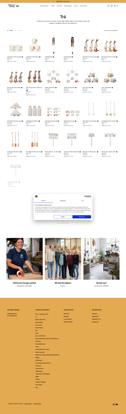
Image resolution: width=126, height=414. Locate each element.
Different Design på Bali (24, 283)
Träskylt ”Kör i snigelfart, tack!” (109, 151)
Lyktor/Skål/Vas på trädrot (42, 349)
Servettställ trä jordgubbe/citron (33, 213)
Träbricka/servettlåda (106, 182)
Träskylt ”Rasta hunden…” (13, 182)
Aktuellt (53, 5)
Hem (15, 30)
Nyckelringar (38, 360)
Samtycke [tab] (43, 200)
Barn (36, 330)
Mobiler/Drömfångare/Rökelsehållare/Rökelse (47, 355)
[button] (108, 6)
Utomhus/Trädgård (40, 382)
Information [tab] (63, 200)
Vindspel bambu (48, 57)
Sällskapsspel (38, 371)
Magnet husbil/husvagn (69, 121)
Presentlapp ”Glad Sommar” (13, 151)
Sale (36, 387)
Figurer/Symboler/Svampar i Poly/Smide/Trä (47, 338)
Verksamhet (59, 5)
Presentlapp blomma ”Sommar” (109, 121)
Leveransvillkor (68, 319)
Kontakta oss (95, 322)
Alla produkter (39, 322)
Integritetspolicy (28, 403)
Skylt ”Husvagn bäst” (106, 87)
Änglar (37, 376)
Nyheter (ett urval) (40, 319)
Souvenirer (38, 365)
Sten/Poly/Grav (39, 368)
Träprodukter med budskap (42, 374)
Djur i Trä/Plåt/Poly (40, 335)
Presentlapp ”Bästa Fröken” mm (33, 151)
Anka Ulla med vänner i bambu (14, 87)
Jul (36, 317)
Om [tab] (82, 200)
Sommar (19, 30)
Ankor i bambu (39, 327)
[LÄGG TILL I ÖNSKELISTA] (15, 52)
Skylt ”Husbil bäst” (87, 87)
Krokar (37, 346)
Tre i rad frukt (10, 213)
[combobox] (111, 31)
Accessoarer (38, 325)
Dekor (37, 333)
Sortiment (94, 313)
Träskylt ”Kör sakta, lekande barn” (71, 151)
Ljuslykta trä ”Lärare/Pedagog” (14, 57)
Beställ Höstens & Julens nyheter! (63, 1)
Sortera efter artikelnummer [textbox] (111, 30)
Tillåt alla (82, 216)
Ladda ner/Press (83, 5)
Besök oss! (101, 283)
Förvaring (37, 341)
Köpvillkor (66, 316)
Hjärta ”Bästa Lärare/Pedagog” (90, 121)
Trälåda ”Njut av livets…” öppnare (109, 213)
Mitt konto (66, 313)
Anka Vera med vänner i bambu (109, 57)
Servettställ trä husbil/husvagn (14, 121)
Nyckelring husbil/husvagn (51, 121)
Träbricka (85, 182)
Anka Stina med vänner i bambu (90, 57)
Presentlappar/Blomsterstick (43, 363)
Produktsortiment (44, 5)
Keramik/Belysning (40, 344)
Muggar (37, 357)
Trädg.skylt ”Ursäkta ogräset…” (90, 151)
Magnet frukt (48, 182)
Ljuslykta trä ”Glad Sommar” (32, 57)
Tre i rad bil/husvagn (68, 182)
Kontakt (76, 5)
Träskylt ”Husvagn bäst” (69, 87)
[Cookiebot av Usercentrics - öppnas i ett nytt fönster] (85, 196)
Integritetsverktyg (37, 403)
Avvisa (63, 216)
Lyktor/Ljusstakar (40, 352)
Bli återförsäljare (68, 5)
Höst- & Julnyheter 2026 (41, 314)
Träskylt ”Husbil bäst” (50, 87)
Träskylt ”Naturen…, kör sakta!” (52, 151)
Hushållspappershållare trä (32, 121)
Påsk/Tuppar (38, 384)
